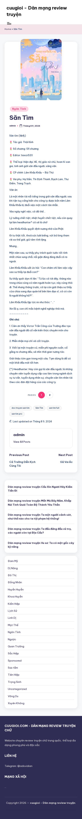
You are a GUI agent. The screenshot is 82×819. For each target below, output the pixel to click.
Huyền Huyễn (16, 589)
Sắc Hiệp (13, 653)
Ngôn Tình (19, 108)
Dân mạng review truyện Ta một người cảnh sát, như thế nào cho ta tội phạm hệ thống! (40, 516)
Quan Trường (16, 646)
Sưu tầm (13, 667)
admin (19, 434)
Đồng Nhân (15, 582)
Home (8, 29)
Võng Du (13, 696)
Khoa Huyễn (15, 596)
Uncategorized (17, 689)
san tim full (54, 408)
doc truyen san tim (21, 408)
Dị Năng (13, 568)
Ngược (12, 639)
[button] (21, 441)
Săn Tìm (39, 408)
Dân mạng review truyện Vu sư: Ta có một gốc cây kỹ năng (41, 544)
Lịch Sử (12, 610)
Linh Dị (12, 618)
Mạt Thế (13, 625)
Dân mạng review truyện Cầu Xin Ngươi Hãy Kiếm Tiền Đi (40, 488)
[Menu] (9, 23)
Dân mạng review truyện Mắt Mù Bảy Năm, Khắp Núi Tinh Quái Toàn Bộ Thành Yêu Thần (39, 502)
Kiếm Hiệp (14, 603)
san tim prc (17, 414)
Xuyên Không (16, 703)
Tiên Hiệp (13, 674)
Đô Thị (12, 575)
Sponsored (15, 660)
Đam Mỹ (13, 561)
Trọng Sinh (14, 682)
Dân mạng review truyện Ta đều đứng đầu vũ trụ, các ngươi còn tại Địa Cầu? (40, 530)
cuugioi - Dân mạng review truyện (36, 11)
